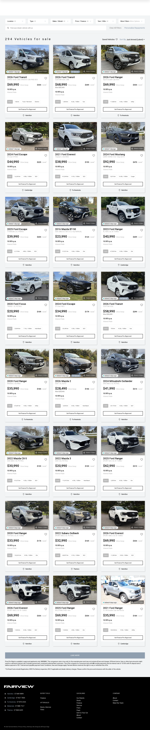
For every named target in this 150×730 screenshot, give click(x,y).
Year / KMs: (102, 21)
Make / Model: (58, 21)
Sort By (123, 39)
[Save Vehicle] (45, 78)
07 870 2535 (21, 702)
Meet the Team (118, 703)
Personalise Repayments (134, 28)
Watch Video (42, 71)
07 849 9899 (19, 694)
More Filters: (124, 21)
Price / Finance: (80, 21)
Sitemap (29, 726)
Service (79, 705)
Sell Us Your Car (82, 713)
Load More (75, 655)
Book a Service (45, 707)
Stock (79, 700)
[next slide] (47, 59)
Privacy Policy (22, 726)
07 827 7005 (20, 698)
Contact (79, 718)
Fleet (78, 710)
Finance (43, 698)
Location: (10, 21)
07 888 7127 (19, 706)
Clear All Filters (115, 28)
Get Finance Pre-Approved (27, 109)
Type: (32, 21)
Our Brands (80, 698)
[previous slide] (6, 59)
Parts (42, 710)
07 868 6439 (18, 710)
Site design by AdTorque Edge (41, 726)
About (79, 715)
